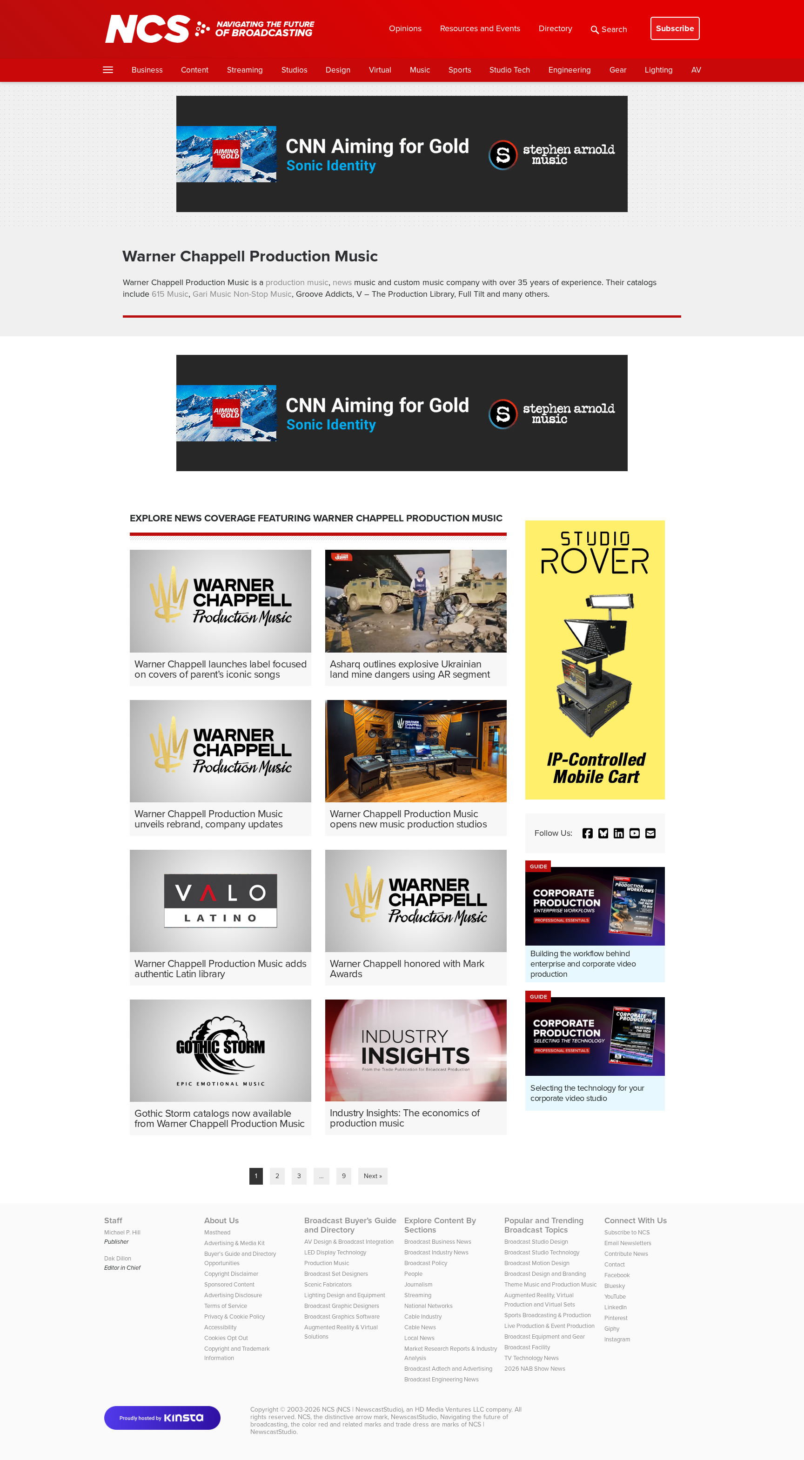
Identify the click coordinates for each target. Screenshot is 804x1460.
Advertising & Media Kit (234, 1243)
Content (194, 70)
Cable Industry (423, 1316)
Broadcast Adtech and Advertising (448, 1368)
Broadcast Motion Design (537, 1263)
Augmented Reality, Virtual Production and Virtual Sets (539, 1300)
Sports (460, 70)
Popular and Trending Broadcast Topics (543, 1225)
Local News (419, 1337)
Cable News (420, 1327)
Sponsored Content (229, 1284)
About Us (221, 1220)
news (343, 282)
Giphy (611, 1328)
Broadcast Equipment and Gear (544, 1336)
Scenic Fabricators (328, 1284)
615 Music (170, 294)
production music (297, 282)
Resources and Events (480, 28)
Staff (113, 1220)
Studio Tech (509, 70)
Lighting (659, 70)
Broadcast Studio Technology (541, 1252)
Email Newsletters (627, 1243)
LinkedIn (615, 1307)
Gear (618, 70)
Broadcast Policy (425, 1263)
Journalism (418, 1284)
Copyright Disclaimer (231, 1273)
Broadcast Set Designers (336, 1273)
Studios (294, 70)
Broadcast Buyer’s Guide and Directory (350, 1225)
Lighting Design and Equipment (344, 1295)
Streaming (245, 70)
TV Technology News (531, 1357)
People (413, 1273)
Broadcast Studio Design (536, 1241)
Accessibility (220, 1327)
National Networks (428, 1305)
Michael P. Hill (122, 1232)
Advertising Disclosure (233, 1295)
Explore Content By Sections (440, 1225)
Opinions (405, 28)
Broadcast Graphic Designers (341, 1305)
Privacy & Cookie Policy (234, 1316)
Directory (555, 28)
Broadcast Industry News (436, 1252)
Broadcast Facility (527, 1347)
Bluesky (614, 1285)
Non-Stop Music (263, 294)
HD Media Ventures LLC (449, 1409)
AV (696, 70)
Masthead (217, 1232)
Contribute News (626, 1253)
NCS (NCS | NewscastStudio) (362, 1409)
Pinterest (616, 1317)
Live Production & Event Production (549, 1325)
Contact (614, 1264)
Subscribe (675, 28)
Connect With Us (635, 1220)
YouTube (615, 1296)
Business (147, 70)
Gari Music (212, 294)
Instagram (617, 1339)
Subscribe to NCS (627, 1232)
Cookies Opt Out (226, 1337)
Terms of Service (225, 1305)
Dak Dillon (117, 1258)
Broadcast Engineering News (441, 1379)
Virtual (380, 70)
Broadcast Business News (437, 1241)
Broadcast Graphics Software (342, 1316)
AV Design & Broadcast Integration (349, 1241)
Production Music (326, 1263)
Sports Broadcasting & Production (547, 1315)
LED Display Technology (335, 1252)
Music (420, 70)
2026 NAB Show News (534, 1368)
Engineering (570, 70)
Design (338, 70)
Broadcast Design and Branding (545, 1273)
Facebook (617, 1275)
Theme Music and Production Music (550, 1284)
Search (614, 29)
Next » (373, 1176)
